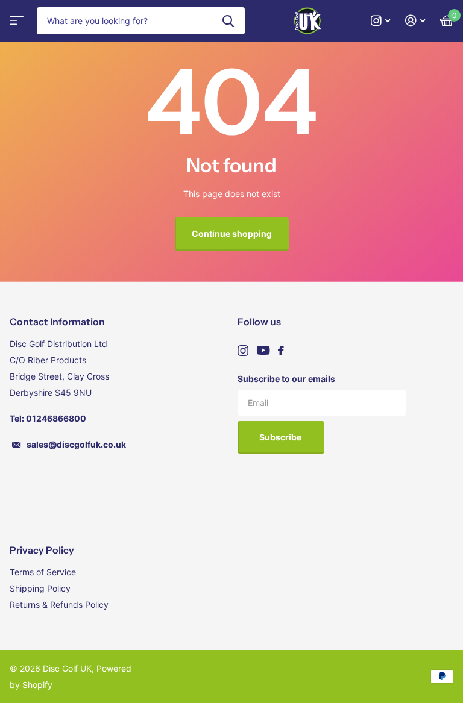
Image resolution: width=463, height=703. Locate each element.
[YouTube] (263, 350)
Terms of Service (43, 572)
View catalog (15, 24)
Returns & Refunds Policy (59, 604)
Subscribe (281, 437)
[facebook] (281, 350)
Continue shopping (232, 233)
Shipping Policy (40, 588)
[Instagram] (243, 350)
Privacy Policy (42, 550)
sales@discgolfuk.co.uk (76, 444)
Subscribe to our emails (286, 378)
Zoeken (228, 20)
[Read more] (381, 20)
